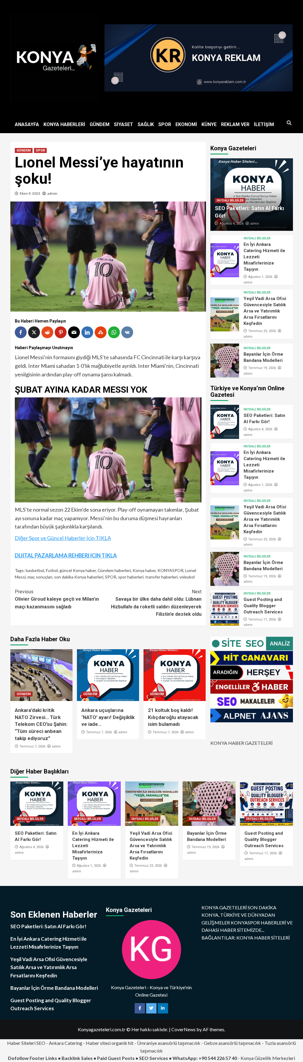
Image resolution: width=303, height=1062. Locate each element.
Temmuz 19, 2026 (262, 368)
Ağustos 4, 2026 (232, 223)
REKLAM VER (235, 124)
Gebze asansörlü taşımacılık (232, 1043)
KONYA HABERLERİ (64, 124)
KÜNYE (209, 124)
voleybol (187, 576)
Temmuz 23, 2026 (262, 331)
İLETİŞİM (264, 124)
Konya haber (144, 570)
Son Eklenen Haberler (53, 914)
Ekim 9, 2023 (30, 193)
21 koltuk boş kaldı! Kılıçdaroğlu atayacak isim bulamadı (173, 717)
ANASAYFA (27, 124)
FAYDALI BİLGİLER (230, 200)
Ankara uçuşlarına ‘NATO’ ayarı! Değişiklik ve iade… (108, 717)
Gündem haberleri (114, 570)
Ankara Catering (65, 1043)
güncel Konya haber (77, 570)
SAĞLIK (146, 124)
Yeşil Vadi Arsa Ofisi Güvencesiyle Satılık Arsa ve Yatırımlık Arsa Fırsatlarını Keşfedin (265, 311)
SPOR (164, 124)
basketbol (35, 570)
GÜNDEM (99, 124)
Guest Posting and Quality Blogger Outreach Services (263, 606)
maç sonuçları (40, 576)
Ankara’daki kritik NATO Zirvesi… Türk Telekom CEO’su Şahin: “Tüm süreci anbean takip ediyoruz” (41, 724)
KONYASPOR (170, 570)
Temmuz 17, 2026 (262, 619)
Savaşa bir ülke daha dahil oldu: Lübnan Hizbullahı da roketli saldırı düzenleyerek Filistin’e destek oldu (156, 603)
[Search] (289, 123)
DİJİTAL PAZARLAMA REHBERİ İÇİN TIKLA (66, 555)
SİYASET (123, 124)
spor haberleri (131, 576)
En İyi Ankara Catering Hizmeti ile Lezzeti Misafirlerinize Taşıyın (48, 943)
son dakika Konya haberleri (78, 576)
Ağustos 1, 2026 (260, 277)
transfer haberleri (161, 576)
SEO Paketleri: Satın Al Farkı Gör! (48, 926)
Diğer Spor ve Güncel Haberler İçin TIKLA (63, 538)
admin (52, 193)
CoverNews (183, 1029)
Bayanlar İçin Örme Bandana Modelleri (54, 988)
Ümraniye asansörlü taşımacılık (168, 1043)
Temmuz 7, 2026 (32, 746)
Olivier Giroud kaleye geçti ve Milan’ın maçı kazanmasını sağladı (57, 599)
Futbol (52, 570)
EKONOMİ (186, 124)
